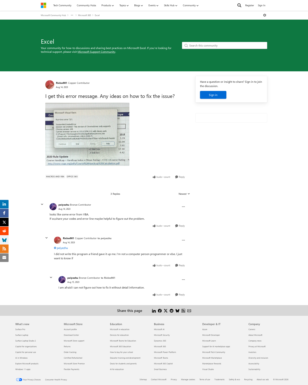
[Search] (239, 5)
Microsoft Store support (74, 340)
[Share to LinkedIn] (154, 310)
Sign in (213, 95)
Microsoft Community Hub (53, 15)
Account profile (70, 329)
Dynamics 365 (160, 340)
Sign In (261, 5)
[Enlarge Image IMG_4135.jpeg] (87, 134)
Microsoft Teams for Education (123, 340)
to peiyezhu (104, 238)
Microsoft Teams (161, 357)
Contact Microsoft (158, 379)
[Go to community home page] (43, 5)
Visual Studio (208, 369)
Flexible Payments (71, 369)
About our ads (263, 379)
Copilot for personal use (25, 352)
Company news (254, 340)
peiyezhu (63, 204)
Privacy (174, 379)
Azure (204, 329)
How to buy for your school (121, 352)
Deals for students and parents (123, 363)
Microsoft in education (119, 329)
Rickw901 (61, 83)
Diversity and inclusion (258, 357)
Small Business (160, 369)
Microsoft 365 (84, 15)
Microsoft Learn (209, 340)
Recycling (248, 379)
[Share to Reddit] (171, 310)
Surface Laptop (21, 335)
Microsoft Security (162, 335)
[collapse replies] (42, 204)
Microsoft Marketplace (212, 357)
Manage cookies (188, 379)
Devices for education (119, 335)
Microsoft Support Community (96, 51)
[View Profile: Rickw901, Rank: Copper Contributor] (49, 84)
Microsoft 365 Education (120, 346)
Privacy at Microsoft (257, 346)
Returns (67, 346)
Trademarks (219, 379)
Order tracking (70, 352)
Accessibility (253, 363)
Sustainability (254, 369)
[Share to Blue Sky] (177, 310)
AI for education (117, 369)
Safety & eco (234, 379)
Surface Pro (20, 329)
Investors (252, 352)
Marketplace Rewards (211, 363)
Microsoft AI (159, 329)
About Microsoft (255, 335)
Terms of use (204, 379)
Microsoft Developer (211, 335)
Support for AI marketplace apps (216, 346)
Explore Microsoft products (26, 363)
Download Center (71, 335)
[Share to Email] (189, 310)
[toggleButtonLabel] (264, 15)
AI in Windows (21, 357)
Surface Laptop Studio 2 (25, 340)
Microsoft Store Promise (74, 363)
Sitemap (143, 379)
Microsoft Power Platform (165, 352)
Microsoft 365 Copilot (163, 363)
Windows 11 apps (22, 369)
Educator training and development (125, 357)
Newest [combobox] (184, 194)
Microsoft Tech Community (213, 352)
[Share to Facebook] (160, 310)
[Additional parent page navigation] (72, 15)
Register (249, 5)
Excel (97, 15)
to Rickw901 (108, 277)
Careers (251, 329)
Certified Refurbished (73, 357)
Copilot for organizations (26, 346)
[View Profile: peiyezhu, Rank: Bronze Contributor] (53, 206)
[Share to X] (166, 310)
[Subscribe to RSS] (183, 310)
